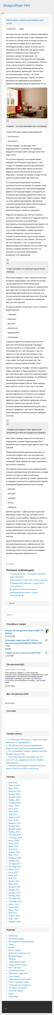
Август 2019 (14, 806)
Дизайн (12, 603)
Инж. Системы (15, 967)
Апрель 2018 (14, 852)
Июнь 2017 (13, 875)
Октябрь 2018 (15, 835)
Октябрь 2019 (15, 803)
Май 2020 (13, 782)
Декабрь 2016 (15, 892)
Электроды (13, 996)
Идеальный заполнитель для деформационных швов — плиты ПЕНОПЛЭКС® (24, 592)
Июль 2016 (13, 907)
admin (21, 29)
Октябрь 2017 (15, 864)
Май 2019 (13, 814)
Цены (11, 993)
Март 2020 (13, 788)
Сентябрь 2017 (15, 866)
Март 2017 (13, 884)
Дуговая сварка (15, 956)
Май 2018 (13, 849)
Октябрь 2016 (15, 898)
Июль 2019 (13, 809)
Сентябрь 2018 (15, 837)
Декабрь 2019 (15, 797)
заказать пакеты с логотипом (15, 670)
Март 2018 (13, 855)
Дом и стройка (15, 950)
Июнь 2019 (13, 811)
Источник (10, 564)
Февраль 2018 (15, 858)
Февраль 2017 (15, 887)
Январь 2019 (14, 826)
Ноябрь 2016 (14, 895)
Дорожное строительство (19, 953)
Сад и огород (14, 976)
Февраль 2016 (15, 921)
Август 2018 (14, 840)
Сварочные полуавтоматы (20, 979)
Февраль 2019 (15, 823)
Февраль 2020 (15, 791)
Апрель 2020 (14, 785)
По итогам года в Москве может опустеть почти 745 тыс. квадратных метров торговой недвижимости (25, 760)
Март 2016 (13, 918)
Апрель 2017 (14, 881)
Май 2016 (13, 913)
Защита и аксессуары (18, 964)
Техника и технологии (18, 988)
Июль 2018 (13, 843)
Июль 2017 (13, 872)
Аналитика (13, 936)
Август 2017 (14, 869)
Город (11, 944)
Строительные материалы (20, 985)
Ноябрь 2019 (14, 800)
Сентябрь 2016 (15, 901)
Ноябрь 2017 (14, 861)
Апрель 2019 (14, 817)
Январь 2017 (14, 890)
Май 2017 (13, 878)
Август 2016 (14, 904)
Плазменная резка (16, 970)
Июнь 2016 (13, 910)
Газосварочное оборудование (21, 941)
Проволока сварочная (18, 973)
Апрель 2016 (14, 916)
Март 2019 (13, 820)
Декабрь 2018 (15, 829)
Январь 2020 (14, 794)
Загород (12, 959)
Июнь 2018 (13, 846)
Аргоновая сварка (16, 938)
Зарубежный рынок (17, 962)
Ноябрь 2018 (14, 832)
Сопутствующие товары (19, 982)
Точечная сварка (16, 990)
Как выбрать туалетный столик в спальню (29, 580)
